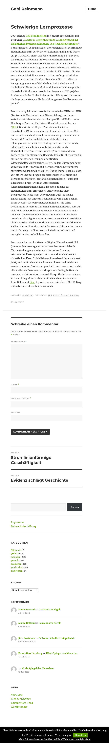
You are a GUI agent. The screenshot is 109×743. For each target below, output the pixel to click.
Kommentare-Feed (22, 702)
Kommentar (19, 341)
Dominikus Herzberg (30, 653)
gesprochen (16, 571)
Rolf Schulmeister (36, 35)
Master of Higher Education (66, 295)
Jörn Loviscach (26, 638)
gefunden (15, 557)
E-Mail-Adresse (21, 398)
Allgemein (16, 550)
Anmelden (17, 694)
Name (15, 384)
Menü (92, 9)
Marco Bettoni (26, 609)
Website (16, 412)
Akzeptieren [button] (80, 735)
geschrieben (17, 567)
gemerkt (15, 560)
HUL (14, 127)
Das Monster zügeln (50, 609)
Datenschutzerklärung (23, 526)
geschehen (27, 295)
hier (32, 282)
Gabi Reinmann (27, 9)
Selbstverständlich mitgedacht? (57, 638)
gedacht (15, 553)
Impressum (17, 522)
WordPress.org (19, 706)
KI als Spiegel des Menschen (62, 653)
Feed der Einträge (21, 698)
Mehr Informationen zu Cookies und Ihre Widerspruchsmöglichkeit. (55, 739)
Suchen (75, 507)
